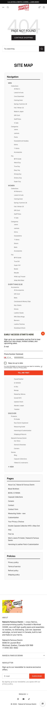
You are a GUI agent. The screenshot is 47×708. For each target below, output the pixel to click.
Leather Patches (19, 324)
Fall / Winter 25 (19, 108)
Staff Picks (17, 119)
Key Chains (17, 305)
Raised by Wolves (19, 394)
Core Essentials (19, 96)
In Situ (16, 387)
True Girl (17, 261)
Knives (16, 309)
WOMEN (11, 185)
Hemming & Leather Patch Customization (23, 544)
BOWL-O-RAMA (14, 493)
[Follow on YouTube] (23, 699)
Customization (13, 517)
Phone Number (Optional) (13, 354)
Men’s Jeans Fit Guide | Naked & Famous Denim (23, 539)
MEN (10, 83)
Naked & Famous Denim (19, 438)
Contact (11, 505)
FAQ (9, 530)
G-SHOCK (17, 383)
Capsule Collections (20, 459)
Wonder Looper (19, 405)
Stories (13, 452)
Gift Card (17, 115)
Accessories (18, 152)
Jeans (16, 129)
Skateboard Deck (19, 328)
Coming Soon (18, 100)
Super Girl (17, 265)
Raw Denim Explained (21, 423)
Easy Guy (17, 170)
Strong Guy (17, 174)
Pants (16, 137)
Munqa (16, 390)
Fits (12, 156)
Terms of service (14, 566)
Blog (15, 455)
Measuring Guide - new (16, 513)
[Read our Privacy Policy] (41, 366)
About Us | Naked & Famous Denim (21, 485)
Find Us (11, 534)
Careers (16, 448)
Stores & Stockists (20, 445)
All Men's (17, 89)
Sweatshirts (18, 236)
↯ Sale (16, 123)
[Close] (43, 333)
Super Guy (17, 181)
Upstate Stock (18, 402)
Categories (14, 126)
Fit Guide (17, 419)
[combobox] (8, 357)
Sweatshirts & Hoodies (21, 141)
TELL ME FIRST (23, 373)
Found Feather (18, 379)
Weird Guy (17, 162)
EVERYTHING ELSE (15, 284)
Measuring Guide (19, 427)
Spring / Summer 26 (20, 104)
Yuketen (16, 409)
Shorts (16, 243)
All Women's (18, 191)
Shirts (16, 144)
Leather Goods (19, 313)
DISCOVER (12, 413)
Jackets (16, 133)
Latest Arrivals (18, 92)
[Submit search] (41, 49)
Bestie (16, 269)
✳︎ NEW (11, 467)
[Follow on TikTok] (29, 699)
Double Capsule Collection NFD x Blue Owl (24, 526)
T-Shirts (16, 148)
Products (14, 416)
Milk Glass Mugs (19, 316)
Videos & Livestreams (21, 463)
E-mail (6, 346)
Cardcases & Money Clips (22, 301)
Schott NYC (18, 398)
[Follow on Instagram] (18, 699)
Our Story (17, 441)
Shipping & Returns (20, 434)
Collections (14, 86)
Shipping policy (14, 575)
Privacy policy (13, 562)
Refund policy (13, 570)
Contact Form (13, 509)
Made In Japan (19, 111)
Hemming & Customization (22, 430)
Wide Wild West (19, 280)
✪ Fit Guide (17, 159)
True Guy (17, 166)
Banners (16, 320)
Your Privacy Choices (16, 522)
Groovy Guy (18, 178)
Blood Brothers (13, 489)
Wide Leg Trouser (19, 276)
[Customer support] (42, 703)
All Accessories (19, 290)
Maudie (16, 273)
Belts (15, 247)
